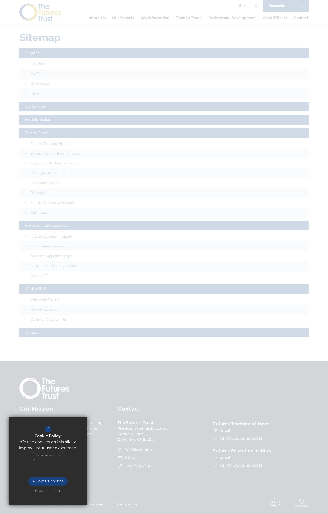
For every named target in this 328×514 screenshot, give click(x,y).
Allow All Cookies (48, 481)
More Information (48, 455)
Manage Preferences (48, 491)
